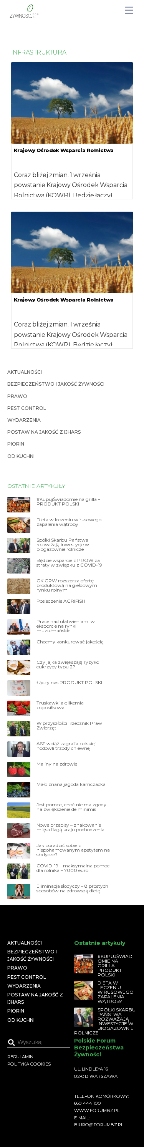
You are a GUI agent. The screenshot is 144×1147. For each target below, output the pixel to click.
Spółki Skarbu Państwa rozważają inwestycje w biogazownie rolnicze (62, 545)
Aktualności (24, 372)
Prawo (17, 396)
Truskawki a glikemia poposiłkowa (60, 705)
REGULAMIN (20, 1056)
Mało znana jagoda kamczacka (71, 784)
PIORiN (15, 444)
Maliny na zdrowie (56, 764)
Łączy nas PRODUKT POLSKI (69, 682)
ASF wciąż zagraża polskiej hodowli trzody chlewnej (66, 746)
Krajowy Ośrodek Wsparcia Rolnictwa (64, 150)
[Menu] (129, 10)
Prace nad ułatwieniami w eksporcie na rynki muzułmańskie (65, 626)
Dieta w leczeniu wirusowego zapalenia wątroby (68, 522)
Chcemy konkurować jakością (70, 642)
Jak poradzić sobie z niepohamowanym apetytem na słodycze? (73, 850)
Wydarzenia (24, 420)
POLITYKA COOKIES (29, 1064)
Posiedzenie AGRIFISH (60, 601)
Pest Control (26, 408)
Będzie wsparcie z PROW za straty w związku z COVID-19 (69, 562)
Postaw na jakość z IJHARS (44, 432)
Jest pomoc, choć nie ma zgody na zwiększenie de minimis (71, 807)
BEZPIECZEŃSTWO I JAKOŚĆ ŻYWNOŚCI (55, 384)
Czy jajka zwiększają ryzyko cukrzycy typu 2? (67, 664)
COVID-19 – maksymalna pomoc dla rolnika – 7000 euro (72, 868)
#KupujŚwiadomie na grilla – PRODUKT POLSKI (68, 501)
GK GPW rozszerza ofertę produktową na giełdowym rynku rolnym (66, 585)
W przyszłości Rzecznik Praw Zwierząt (69, 725)
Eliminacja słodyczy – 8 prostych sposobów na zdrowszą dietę (72, 888)
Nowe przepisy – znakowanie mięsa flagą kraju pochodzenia (70, 827)
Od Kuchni (21, 456)
